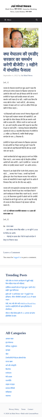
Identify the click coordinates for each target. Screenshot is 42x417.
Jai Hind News (21, 6)
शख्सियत (9, 392)
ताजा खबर (9, 226)
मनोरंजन (8, 373)
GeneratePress (33, 413)
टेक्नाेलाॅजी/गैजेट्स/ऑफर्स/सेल (16, 358)
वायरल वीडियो (10, 388)
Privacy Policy (14, 409)
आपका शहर (9, 339)
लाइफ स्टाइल (10, 384)
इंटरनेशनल (9, 342)
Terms (23, 409)
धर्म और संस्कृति (11, 365)
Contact (30, 409)
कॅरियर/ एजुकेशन (11, 346)
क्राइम (8, 350)
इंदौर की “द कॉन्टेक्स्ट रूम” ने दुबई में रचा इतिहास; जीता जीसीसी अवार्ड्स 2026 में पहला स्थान (21, 297)
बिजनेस (8, 369)
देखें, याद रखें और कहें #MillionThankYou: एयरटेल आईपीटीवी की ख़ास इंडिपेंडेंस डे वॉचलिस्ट (21, 306)
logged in (17, 257)
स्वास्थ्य (8, 396)
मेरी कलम (9, 377)
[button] (37, 19)
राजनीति (8, 381)
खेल (7, 354)
